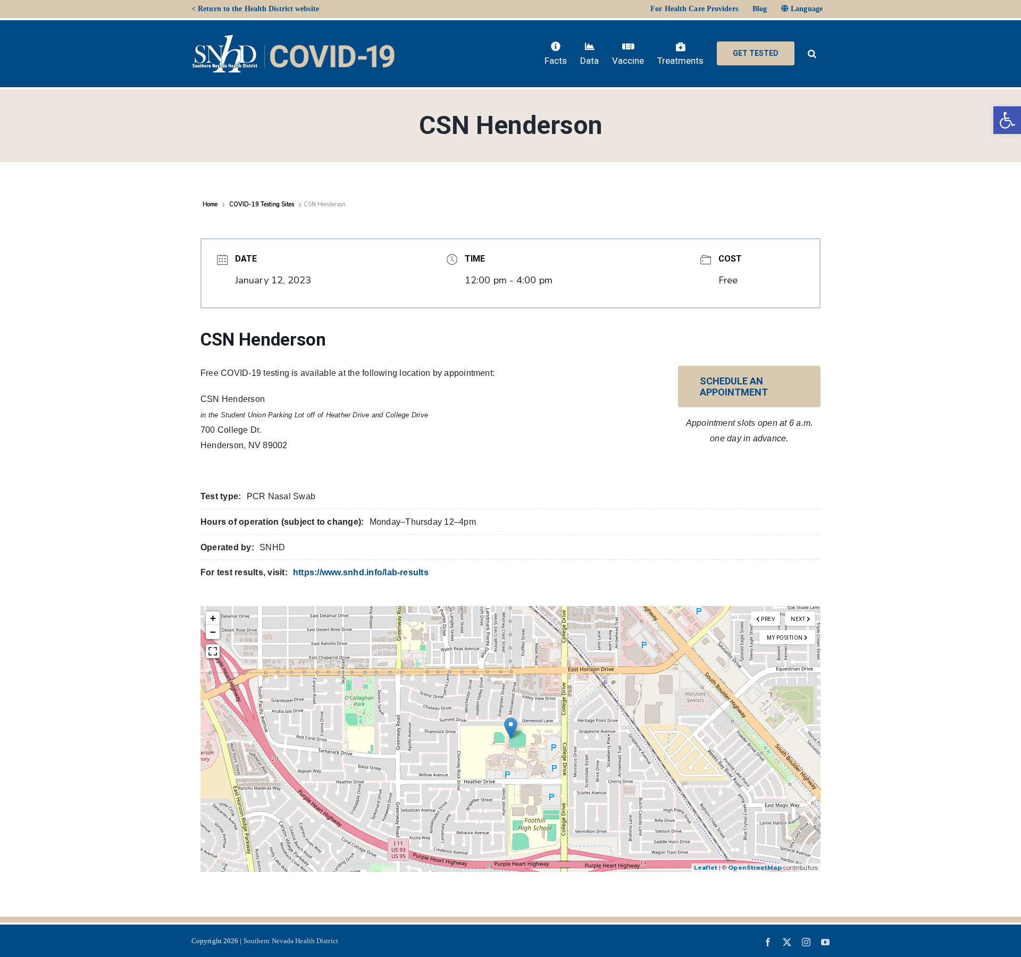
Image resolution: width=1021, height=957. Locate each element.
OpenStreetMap (754, 867)
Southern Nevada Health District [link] (291, 941)
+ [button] (213, 618)
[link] (1007, 120)
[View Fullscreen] (213, 651)
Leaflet (705, 867)
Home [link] (211, 204)
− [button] (213, 631)
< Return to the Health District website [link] (255, 9)
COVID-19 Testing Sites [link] (261, 204)
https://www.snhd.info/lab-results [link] (361, 572)
